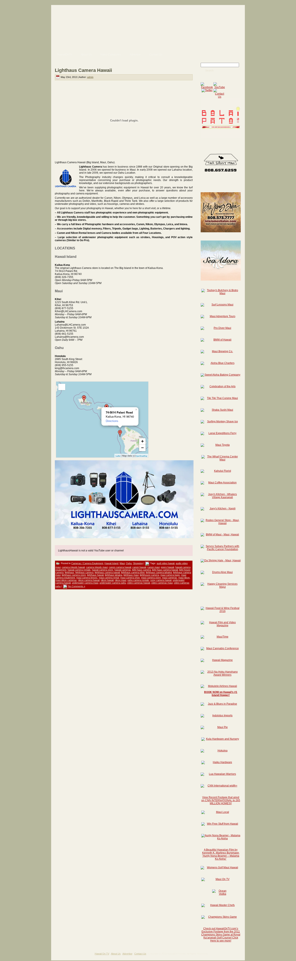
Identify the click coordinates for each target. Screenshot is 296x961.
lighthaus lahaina (113, 575)
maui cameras (169, 577)
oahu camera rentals (138, 580)
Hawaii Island (111, 563)
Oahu (129, 563)
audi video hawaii (165, 563)
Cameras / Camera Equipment (87, 563)
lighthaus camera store (74, 575)
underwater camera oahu (112, 582)
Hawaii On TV (102, 953)
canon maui (153, 567)
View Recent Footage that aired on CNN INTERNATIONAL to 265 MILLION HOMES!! (220, 800)
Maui (122, 563)
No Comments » (76, 586)
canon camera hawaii (120, 567)
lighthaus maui (131, 575)
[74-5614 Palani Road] (120, 433)
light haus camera (141, 570)
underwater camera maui (85, 582)
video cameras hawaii (138, 582)
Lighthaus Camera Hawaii (83, 70)
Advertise (127, 953)
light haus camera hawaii (165, 570)
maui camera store (151, 577)
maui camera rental (109, 577)
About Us (116, 953)
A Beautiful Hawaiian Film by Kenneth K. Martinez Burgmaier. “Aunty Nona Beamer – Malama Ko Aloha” (220, 854)
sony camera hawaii (160, 580)
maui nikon (184, 577)
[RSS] (56, 955)
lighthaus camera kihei (133, 572)
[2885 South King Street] (84, 398)
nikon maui (120, 580)
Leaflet (117, 456)
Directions (112, 421)
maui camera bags (170, 575)
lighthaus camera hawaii (107, 572)
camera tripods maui (96, 567)
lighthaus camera (84, 572)
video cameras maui (161, 582)
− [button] (142, 448)
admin (90, 77)
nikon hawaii (107, 580)
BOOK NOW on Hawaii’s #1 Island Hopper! (220, 694)
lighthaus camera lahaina (159, 572)
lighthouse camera (149, 575)
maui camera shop (130, 577)
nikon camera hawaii (88, 580)
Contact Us (140, 953)
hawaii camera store (102, 570)
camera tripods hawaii (73, 567)
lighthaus (69, 572)
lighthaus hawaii (95, 575)
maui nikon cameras (66, 580)
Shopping (138, 563)
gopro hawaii (167, 567)
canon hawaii (139, 567)
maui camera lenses (87, 577)
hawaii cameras (122, 570)
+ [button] (142, 441)
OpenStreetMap (141, 456)
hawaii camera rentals (79, 570)
